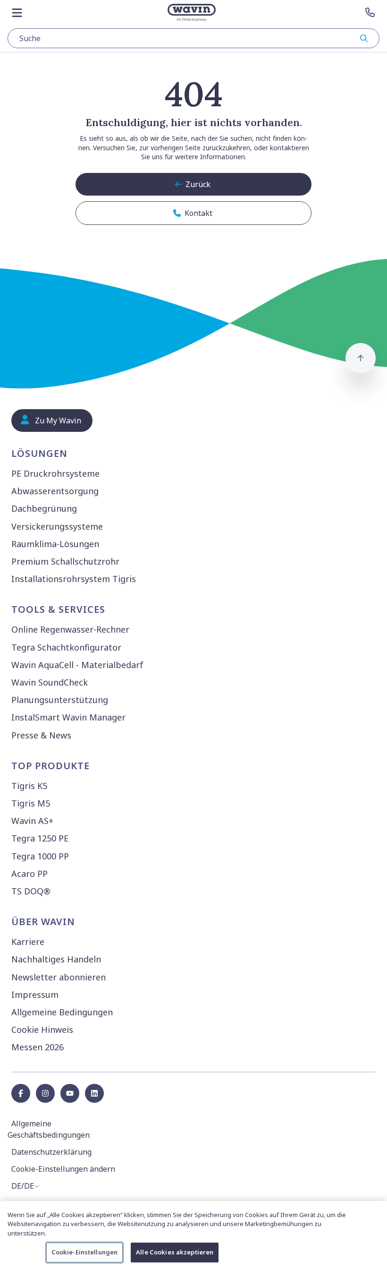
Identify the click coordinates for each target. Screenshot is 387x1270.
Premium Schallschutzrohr (65, 561)
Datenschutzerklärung (51, 1152)
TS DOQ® (30, 891)
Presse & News (41, 735)
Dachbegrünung (44, 508)
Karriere (27, 941)
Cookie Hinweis (42, 1029)
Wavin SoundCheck (49, 682)
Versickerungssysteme (57, 526)
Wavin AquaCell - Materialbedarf (77, 664)
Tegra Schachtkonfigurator (66, 647)
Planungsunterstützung (59, 699)
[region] (193, 1235)
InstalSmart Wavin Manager (68, 717)
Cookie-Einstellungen (84, 1252)
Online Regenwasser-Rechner (70, 629)
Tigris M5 (30, 803)
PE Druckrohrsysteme (55, 473)
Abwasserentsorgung (55, 491)
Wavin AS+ (32, 820)
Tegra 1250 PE (39, 838)
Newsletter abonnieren (58, 977)
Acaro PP (29, 873)
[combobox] (193, 38)
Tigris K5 (29, 785)
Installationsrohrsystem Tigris (73, 578)
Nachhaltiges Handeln (56, 959)
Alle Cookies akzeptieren (174, 1252)
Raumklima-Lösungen (55, 543)
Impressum (35, 994)
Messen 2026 (37, 1047)
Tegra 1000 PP (40, 856)
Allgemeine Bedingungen (62, 1012)
